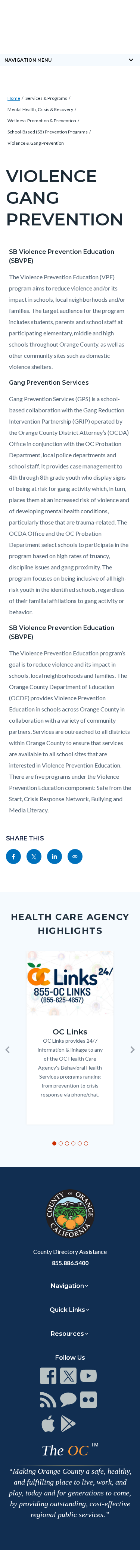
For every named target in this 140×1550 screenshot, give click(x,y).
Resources (67, 1333)
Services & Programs (46, 98)
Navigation (67, 1285)
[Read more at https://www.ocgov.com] (70, 1214)
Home (13, 98)
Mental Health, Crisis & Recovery (40, 109)
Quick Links (67, 1309)
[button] (7, 1050)
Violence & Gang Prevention (35, 143)
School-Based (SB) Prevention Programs (47, 132)
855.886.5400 (70, 1262)
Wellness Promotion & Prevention (41, 120)
